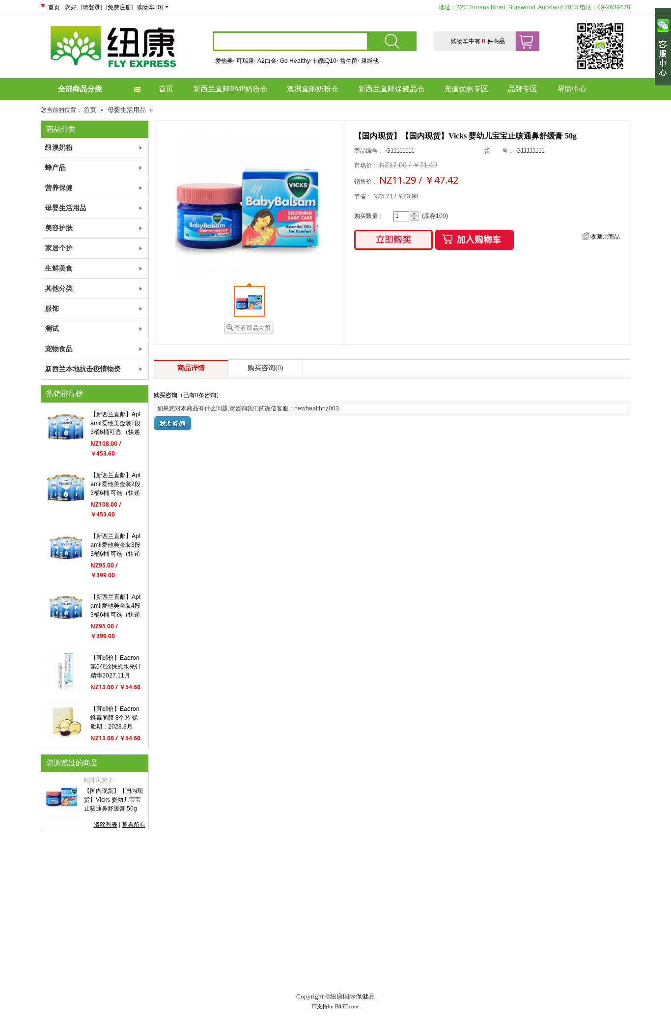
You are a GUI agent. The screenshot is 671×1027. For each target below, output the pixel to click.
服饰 (52, 308)
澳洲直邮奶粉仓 (312, 89)
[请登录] (91, 7)
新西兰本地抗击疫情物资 (83, 369)
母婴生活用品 (127, 109)
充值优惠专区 (466, 89)
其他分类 (59, 288)
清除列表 (105, 824)
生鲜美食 (59, 268)
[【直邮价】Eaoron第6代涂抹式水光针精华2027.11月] (65, 688)
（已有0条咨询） (199, 395)
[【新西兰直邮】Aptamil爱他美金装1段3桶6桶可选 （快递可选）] (65, 444)
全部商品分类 (80, 89)
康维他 (370, 60)
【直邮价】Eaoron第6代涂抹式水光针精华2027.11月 (115, 666)
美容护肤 (59, 228)
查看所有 (133, 824)
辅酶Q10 (325, 60)
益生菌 (350, 60)
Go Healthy (296, 60)
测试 (52, 328)
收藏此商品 (605, 236)
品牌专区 (522, 89)
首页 (54, 7)
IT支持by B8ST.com (335, 1006)
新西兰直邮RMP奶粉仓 (230, 89)
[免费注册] (119, 7)
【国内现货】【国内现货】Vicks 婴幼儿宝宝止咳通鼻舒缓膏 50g (113, 799)
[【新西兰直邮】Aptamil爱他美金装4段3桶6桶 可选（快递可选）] (65, 627)
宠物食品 (59, 348)
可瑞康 (246, 60)
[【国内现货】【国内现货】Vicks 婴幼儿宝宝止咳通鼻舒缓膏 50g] (61, 795)
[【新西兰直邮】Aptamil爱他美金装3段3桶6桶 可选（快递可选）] (65, 566)
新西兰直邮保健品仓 (391, 89)
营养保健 (59, 187)
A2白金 (268, 60)
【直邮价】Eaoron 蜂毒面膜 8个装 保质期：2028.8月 (115, 717)
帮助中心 (572, 89)
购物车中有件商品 (478, 41)
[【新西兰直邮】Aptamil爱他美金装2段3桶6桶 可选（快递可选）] (65, 505)
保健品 (365, 996)
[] (150, 7)
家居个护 (59, 248)
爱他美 (225, 60)
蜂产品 (55, 167)
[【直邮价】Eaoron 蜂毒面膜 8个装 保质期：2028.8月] (65, 739)
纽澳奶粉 (59, 147)
